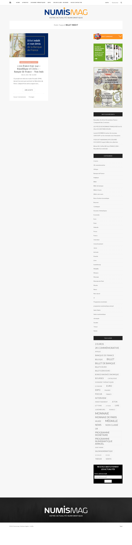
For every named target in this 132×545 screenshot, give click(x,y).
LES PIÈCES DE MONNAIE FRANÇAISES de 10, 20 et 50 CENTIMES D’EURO (108, 128)
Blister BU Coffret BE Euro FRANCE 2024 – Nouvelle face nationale (106, 147)
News (95, 289)
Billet (35, 62)
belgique (96, 177)
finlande (96, 227)
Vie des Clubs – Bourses (60, 2)
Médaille (96, 269)
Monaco (96, 273)
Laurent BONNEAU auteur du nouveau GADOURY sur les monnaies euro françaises (107, 134)
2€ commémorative (99, 165)
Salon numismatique (100, 314)
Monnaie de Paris (99, 281)
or (94, 298)
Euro (95, 219)
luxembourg (97, 264)
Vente (95, 331)
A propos (25, 2)
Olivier (34, 75)
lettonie (96, 252)
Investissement (98, 244)
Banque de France (26, 62)
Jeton (95, 248)
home (18, 2)
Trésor (96, 327)
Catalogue (97, 206)
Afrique (96, 169)
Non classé (97, 293)
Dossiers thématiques (38, 2)
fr (108, 2)
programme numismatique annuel (104, 306)
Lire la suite (29, 90)
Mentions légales (24, 526)
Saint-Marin (97, 310)
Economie (96, 215)
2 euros (96, 161)
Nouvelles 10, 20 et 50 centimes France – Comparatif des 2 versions (106, 121)
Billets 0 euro (97, 190)
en (106, 2)
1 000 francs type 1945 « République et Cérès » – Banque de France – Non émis (29, 68)
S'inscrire (108, 481)
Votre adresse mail (100, 474)
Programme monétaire (100, 302)
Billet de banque (98, 186)
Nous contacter (76, 2)
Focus (95, 231)
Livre (95, 260)
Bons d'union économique (101, 198)
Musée (96, 285)
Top (121, 526)
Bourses (96, 202)
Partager (31, 97)
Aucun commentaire (20, 97)
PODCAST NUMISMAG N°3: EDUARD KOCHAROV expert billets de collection (106, 141)
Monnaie (96, 277)
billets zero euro (98, 194)
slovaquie (96, 318)
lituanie (96, 256)
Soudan (96, 322)
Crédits (32, 526)
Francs (96, 235)
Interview (96, 240)
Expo (49, 2)
